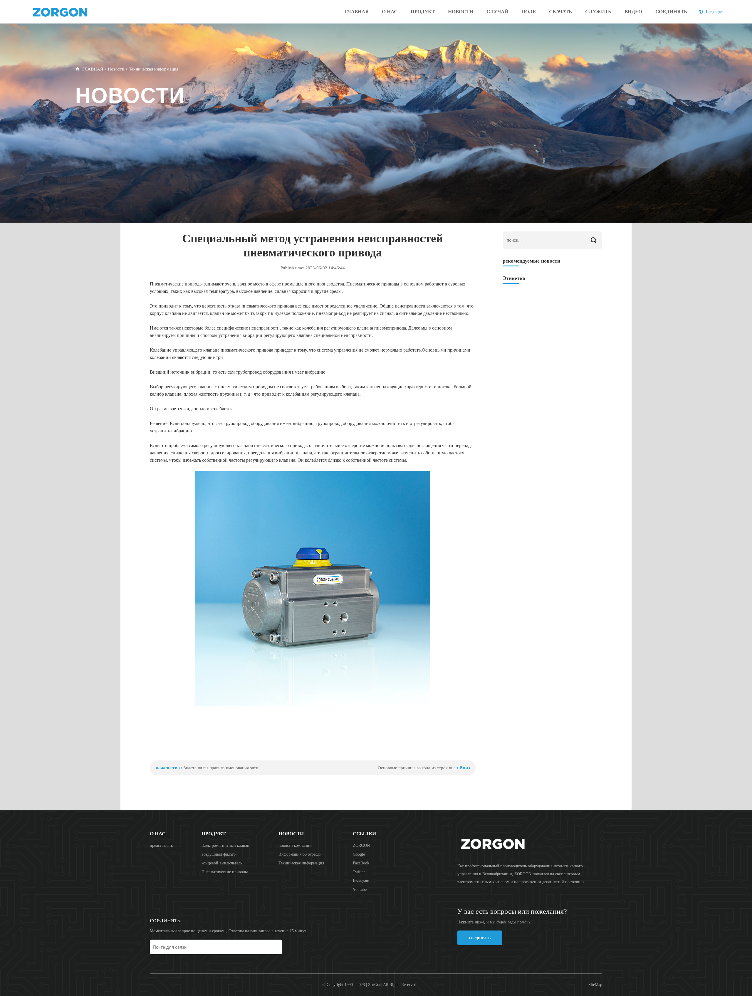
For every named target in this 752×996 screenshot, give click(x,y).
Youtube (360, 889)
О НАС (389, 11)
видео (633, 11)
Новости (460, 11)
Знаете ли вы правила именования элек (221, 767)
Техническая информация (153, 69)
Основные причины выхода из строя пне (417, 767)
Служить (598, 11)
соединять (671, 11)
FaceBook (361, 863)
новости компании (295, 845)
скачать (560, 11)
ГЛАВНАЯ (92, 69)
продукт (423, 11)
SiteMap (595, 984)
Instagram (361, 881)
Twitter (359, 872)
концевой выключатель (222, 863)
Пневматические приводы (225, 872)
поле (528, 11)
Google (359, 854)
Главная (357, 11)
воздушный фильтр (219, 854)
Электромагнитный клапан (225, 845)
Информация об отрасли (300, 854)
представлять (161, 845)
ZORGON (361, 845)
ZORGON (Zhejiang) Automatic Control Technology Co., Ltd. (75, 12)
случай (497, 11)
